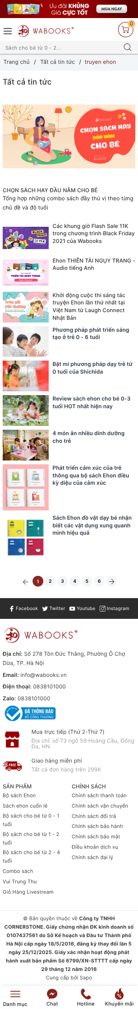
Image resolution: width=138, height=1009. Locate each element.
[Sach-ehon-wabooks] (69, 9)
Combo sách (18, 871)
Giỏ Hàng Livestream (28, 892)
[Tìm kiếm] (127, 48)
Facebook (26, 608)
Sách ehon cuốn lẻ (25, 806)
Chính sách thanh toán (99, 796)
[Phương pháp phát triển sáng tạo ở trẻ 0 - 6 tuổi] (26, 341)
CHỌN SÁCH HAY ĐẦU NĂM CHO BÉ (50, 190)
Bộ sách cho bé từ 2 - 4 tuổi (31, 856)
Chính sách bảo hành (97, 826)
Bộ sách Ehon (19, 796)
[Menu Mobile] (8, 30)
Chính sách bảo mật (96, 837)
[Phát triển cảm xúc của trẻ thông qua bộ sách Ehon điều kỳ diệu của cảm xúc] (26, 487)
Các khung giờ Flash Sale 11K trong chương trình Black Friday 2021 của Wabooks (94, 233)
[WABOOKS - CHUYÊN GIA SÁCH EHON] (45, 31)
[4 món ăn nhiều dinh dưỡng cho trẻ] (26, 445)
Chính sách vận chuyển (100, 806)
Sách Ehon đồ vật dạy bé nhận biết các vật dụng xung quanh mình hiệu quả (92, 525)
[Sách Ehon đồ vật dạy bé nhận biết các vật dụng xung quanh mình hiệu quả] (26, 537)
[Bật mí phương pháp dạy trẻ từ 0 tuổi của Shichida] (26, 376)
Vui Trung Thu (20, 882)
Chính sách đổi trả (94, 816)
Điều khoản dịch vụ (95, 847)
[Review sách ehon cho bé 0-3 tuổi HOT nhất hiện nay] (26, 410)
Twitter (56, 608)
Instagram (117, 608)
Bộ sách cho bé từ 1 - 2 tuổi (31, 838)
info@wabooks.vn (43, 675)
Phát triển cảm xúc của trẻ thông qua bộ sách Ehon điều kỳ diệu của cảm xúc (91, 475)
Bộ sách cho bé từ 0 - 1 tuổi (31, 820)
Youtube (85, 608)
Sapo (86, 978)
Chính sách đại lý (92, 857)
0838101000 (49, 686)
